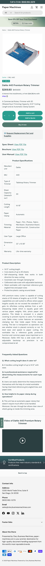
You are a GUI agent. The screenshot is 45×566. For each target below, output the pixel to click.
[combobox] (22, 12)
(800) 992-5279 (9, 500)
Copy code (28, 23)
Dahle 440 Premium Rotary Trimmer (19, 30)
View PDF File (20, 144)
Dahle (4, 77)
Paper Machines (12, 560)
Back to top (22, 473)
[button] (36, 7)
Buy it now (23, 125)
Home (4, 30)
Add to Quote (30, 118)
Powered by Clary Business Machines (29, 560)
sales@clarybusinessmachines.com (16, 507)
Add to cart (30, 113)
